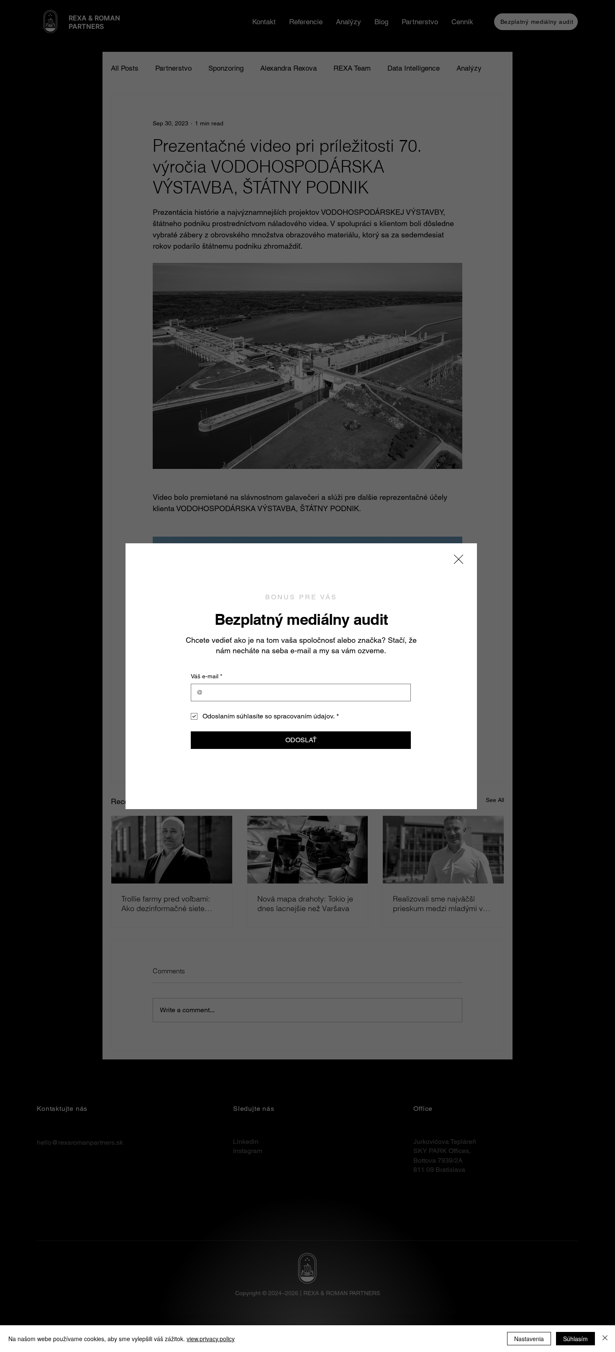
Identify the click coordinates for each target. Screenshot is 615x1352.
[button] (458, 560)
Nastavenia (529, 1338)
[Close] (605, 1338)
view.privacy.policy (211, 1338)
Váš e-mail (206, 676)
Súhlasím (575, 1338)
